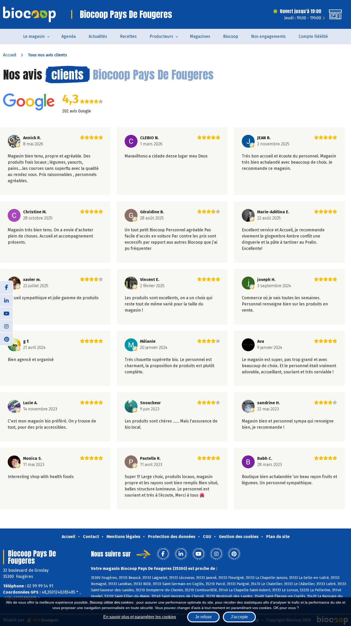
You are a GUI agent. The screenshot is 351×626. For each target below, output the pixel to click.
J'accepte (239, 617)
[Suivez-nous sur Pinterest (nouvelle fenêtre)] (6, 338)
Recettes (128, 36)
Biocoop (230, 36)
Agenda (68, 36)
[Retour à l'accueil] (29, 14)
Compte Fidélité (313, 36)
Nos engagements (268, 36)
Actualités (98, 36)
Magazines (200, 36)
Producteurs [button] (161, 36)
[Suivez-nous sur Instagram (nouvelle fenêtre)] (6, 326)
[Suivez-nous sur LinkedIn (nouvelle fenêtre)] (6, 300)
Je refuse (203, 617)
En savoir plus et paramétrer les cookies (139, 617)
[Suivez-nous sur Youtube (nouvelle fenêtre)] (6, 313)
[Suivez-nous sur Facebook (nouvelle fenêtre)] (6, 287)
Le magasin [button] (34, 36)
